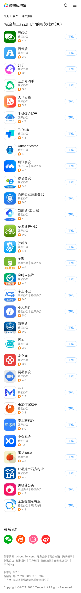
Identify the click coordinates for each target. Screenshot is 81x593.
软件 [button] (15, 16)
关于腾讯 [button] (9, 556)
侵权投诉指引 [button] (62, 560)
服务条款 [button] (42, 556)
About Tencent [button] (25, 556)
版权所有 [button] (21, 560)
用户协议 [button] (9, 564)
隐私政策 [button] (46, 560)
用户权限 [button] (34, 560)
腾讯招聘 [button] (67, 556)
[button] (15, 5)
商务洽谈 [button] (54, 556)
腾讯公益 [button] (9, 560)
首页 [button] (6, 16)
